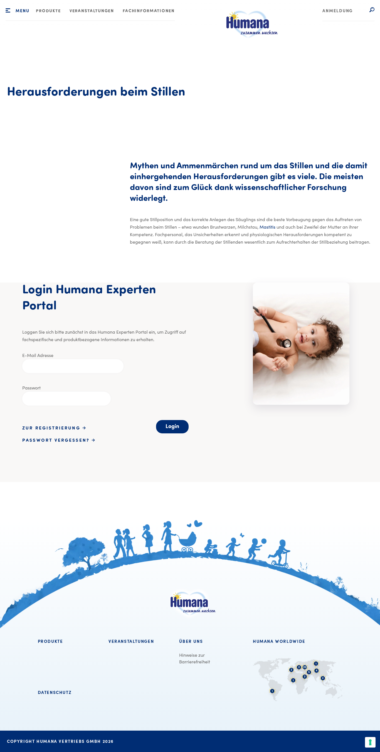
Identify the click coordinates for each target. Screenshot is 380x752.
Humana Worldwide (279, 641)
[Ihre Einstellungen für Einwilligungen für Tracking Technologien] (370, 742)
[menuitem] (48, 11)
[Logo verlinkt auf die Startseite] (248, 45)
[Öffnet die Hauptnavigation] (8, 10)
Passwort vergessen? (57, 440)
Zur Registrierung (52, 428)
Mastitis (267, 227)
